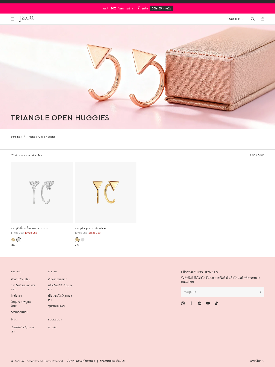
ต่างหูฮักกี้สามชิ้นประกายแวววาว (29, 228)
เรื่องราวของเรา (57, 279)
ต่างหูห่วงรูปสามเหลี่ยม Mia (90, 228)
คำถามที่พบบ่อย (20, 279)
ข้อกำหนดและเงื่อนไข (112, 360)
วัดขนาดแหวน (19, 312)
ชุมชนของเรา (56, 306)
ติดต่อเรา (16, 295)
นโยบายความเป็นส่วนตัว (81, 360)
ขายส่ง (52, 327)
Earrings (16, 136)
